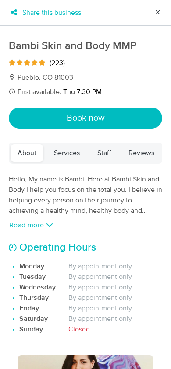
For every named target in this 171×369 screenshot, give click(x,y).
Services (67, 153)
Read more (27, 225)
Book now (86, 118)
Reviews (141, 153)
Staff (104, 153)
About (27, 153)
